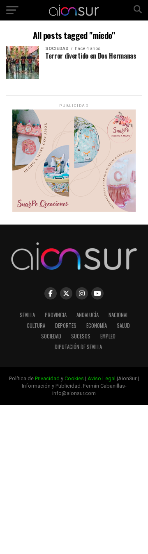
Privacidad (47, 378)
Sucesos (80, 336)
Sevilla (27, 315)
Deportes (65, 325)
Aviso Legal (102, 378)
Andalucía (87, 315)
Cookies (74, 378)
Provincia (56, 315)
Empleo (108, 336)
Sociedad (51, 336)
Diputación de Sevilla (78, 347)
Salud (123, 325)
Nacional (118, 315)
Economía (96, 325)
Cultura (36, 325)
